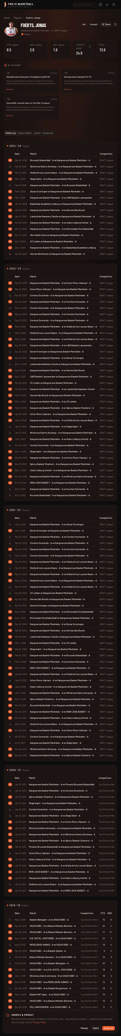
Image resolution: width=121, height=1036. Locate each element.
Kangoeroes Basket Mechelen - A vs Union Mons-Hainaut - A (60, 282)
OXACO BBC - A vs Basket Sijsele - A (48, 950)
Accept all (108, 1028)
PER (102, 44)
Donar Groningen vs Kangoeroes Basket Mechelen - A (57, 191)
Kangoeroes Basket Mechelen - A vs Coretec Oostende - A (59, 301)
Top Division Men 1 (107, 784)
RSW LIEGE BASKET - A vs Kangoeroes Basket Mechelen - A (60, 482)
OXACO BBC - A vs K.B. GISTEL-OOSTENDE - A (53, 969)
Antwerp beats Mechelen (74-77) (77, 77)
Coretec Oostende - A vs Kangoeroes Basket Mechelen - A (59, 295)
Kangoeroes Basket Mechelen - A (37, 30)
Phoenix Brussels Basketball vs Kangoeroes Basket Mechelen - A (61, 846)
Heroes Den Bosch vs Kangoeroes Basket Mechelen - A (57, 253)
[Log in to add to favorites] (115, 24)
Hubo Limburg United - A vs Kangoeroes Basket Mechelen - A (60, 470)
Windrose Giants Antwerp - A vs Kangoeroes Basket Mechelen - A (63, 166)
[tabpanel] (60, 580)
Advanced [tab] (48, 132)
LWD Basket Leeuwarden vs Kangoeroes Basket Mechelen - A (61, 376)
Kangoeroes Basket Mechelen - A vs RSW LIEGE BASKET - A (60, 711)
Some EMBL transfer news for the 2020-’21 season (28, 103)
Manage (84, 1028)
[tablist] (29, 133)
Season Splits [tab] (25, 132)
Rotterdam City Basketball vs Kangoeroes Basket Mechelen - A (61, 617)
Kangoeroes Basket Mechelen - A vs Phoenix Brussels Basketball (61, 784)
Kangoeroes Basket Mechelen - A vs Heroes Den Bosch (57, 210)
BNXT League (61, 30)
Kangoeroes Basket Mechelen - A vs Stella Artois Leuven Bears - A (63, 326)
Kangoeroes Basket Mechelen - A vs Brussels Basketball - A (60, 185)
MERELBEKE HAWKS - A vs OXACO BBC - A (51, 944)
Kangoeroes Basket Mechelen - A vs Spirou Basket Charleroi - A (62, 407)
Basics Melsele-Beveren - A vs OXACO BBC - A (53, 957)
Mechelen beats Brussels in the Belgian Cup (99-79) (28, 77)
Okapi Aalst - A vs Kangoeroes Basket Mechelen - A (55, 178)
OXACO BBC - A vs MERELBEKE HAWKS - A (51, 982)
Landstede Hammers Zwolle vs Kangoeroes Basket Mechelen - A (62, 216)
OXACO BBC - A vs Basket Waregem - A (49, 963)
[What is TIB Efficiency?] (90, 46)
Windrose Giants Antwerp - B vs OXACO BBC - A (54, 975)
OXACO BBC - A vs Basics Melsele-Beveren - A (53, 925)
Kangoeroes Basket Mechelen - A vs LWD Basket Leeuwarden (61, 197)
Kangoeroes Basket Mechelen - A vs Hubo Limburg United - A (60, 222)
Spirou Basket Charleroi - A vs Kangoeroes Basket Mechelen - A (62, 464)
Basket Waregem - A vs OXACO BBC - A (49, 919)
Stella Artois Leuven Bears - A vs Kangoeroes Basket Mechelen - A (63, 172)
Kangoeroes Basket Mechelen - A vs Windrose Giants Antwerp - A (63, 476)
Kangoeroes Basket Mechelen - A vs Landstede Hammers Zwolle (62, 389)
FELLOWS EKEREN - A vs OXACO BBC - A (50, 1007)
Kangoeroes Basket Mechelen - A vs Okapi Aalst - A (55, 426)
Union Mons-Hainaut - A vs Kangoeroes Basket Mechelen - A (60, 289)
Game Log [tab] (11, 132)
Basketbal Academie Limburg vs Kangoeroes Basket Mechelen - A (63, 203)
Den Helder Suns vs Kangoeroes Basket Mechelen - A (56, 235)
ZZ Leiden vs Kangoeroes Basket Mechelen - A (53, 241)
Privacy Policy (39, 1022)
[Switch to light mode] (107, 4)
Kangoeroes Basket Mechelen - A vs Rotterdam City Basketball (61, 228)
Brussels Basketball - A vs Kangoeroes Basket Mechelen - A (60, 160)
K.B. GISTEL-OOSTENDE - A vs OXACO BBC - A (53, 938)
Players (18, 17)
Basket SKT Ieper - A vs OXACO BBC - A (49, 994)
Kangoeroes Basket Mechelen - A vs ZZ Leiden (53, 401)
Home (7, 17)
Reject (96, 1028)
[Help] (100, 4)
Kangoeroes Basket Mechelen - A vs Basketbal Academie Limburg (63, 247)
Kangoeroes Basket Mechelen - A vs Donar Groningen (57, 357)
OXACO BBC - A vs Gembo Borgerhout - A (50, 988)
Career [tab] (37, 132)
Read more (10, 89)
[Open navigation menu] (113, 4)
